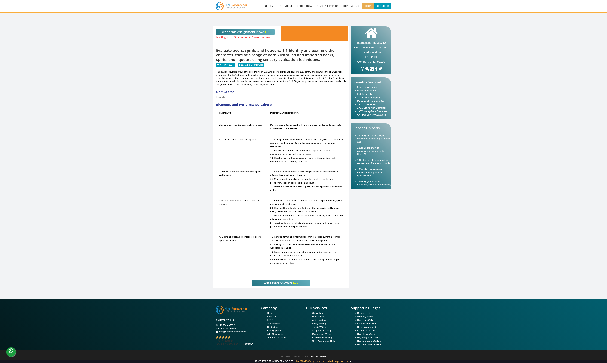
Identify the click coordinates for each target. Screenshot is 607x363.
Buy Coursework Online (369, 341)
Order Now (304, 6)
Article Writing (319, 320)
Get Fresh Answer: (281, 282)
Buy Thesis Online (366, 334)
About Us (271, 316)
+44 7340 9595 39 (227, 325)
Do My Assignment (366, 327)
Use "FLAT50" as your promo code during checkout (321, 361)
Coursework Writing (322, 337)
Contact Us (351, 6)
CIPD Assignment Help (323, 341)
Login (368, 6)
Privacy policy (274, 330)
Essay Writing (319, 323)
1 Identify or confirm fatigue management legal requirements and (373, 138)
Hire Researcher (318, 356)
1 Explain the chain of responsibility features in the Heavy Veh (371, 150)
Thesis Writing (319, 327)
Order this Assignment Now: (245, 32)
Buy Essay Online (366, 320)
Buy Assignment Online (368, 337)
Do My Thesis (364, 313)
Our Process (273, 323)
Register (382, 6)
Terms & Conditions (277, 337)
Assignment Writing (321, 330)
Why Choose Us (275, 334)
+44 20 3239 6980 (227, 328)
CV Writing (317, 313)
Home (270, 313)
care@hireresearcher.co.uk (232, 331)
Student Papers (328, 6)
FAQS (270, 320)
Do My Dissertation (366, 330)
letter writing (318, 316)
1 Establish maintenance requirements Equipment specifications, (369, 172)
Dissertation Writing (322, 334)
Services (286, 6)
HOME (271, 6)
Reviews (249, 343)
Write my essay (365, 316)
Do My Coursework (366, 323)
